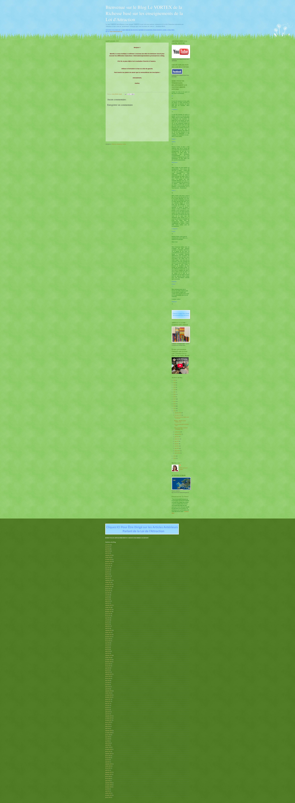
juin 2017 (107, 709)
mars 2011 (107, 567)
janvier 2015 (108, 663)
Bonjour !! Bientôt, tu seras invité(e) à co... (180, 421)
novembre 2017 (108, 718)
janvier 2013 (108, 613)
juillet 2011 (107, 576)
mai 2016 (107, 684)
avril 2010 (107, 545)
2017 (174, 399)
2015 (174, 403)
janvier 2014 (108, 638)
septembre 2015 (108, 674)
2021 (174, 392)
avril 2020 (107, 739)
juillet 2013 (107, 626)
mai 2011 (107, 572)
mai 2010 (107, 547)
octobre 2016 (108, 693)
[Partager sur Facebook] (132, 94)
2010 (174, 458)
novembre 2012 (178, 415)
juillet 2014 (107, 651)
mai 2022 (107, 759)
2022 (174, 389)
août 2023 (107, 770)
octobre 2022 (108, 766)
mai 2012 (177, 443)
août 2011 (107, 578)
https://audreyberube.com (116, 31)
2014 (174, 406)
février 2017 (108, 701)
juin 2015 (107, 670)
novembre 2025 (108, 795)
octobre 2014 (108, 657)
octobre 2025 (108, 793)
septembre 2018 (108, 730)
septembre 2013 (108, 630)
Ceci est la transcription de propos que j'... (181, 424)
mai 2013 (107, 622)
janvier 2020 (108, 734)
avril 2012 (177, 446)
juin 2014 (107, 649)
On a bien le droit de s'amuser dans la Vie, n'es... (181, 417)
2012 (174, 410)
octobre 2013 (108, 632)
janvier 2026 (108, 797)
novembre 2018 (108, 732)
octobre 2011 (108, 582)
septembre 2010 (108, 555)
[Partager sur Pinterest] (134, 94)
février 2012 (177, 450)
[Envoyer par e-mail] (128, 94)
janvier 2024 (108, 776)
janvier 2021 (108, 751)
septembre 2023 (108, 772)
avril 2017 (107, 705)
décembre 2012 (178, 412)
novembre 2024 (108, 785)
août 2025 (107, 791)
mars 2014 (107, 643)
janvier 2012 (177, 453)
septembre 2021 (108, 753)
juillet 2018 (107, 726)
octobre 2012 (178, 432)
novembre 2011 (108, 584)
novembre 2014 (108, 659)
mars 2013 (107, 618)
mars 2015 (107, 668)
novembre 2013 (108, 634)
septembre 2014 (108, 655)
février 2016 (108, 678)
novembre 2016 (108, 695)
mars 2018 (107, 724)
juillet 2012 (177, 439)
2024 (174, 385)
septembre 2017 (108, 716)
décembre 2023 (108, 774)
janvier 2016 (108, 676)
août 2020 (107, 745)
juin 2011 (107, 574)
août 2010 (107, 553)
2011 (174, 456)
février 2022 (108, 757)
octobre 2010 (108, 557)
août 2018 (107, 728)
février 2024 (108, 778)
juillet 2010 (107, 551)
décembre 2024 (108, 787)
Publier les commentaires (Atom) (119, 144)
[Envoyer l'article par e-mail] (125, 94)
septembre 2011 (108, 580)
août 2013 (107, 628)
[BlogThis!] (129, 94)
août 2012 (177, 436)
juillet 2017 (107, 711)
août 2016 (107, 689)
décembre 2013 (108, 636)
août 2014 (107, 653)
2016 (174, 401)
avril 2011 (107, 570)
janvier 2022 (108, 755)
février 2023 (108, 768)
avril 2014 (107, 645)
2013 (174, 408)
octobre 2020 (108, 747)
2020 (174, 394)
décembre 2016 (108, 697)
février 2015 (108, 666)
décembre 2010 (108, 561)
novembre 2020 (108, 749)
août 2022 (107, 762)
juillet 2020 (107, 743)
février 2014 (108, 640)
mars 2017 (107, 703)
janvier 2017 (108, 699)
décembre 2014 (108, 661)
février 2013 (108, 615)
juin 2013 (107, 624)
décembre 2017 (108, 720)
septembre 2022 (108, 764)
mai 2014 (107, 647)
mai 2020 (107, 741)
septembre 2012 (178, 434)
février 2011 (108, 565)
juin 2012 (177, 441)
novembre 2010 (108, 559)
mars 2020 (107, 736)
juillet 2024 (107, 780)
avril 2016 (107, 682)
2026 (174, 380)
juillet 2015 (107, 672)
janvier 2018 (108, 722)
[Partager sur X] (131, 94)
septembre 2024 (108, 782)
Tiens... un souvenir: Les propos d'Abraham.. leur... (181, 428)
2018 (174, 396)
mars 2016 (107, 680)
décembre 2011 (108, 586)
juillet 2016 (107, 686)
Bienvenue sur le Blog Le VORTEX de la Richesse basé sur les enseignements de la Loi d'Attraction (144, 13)
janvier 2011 (108, 563)
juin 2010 (107, 549)
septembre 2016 (108, 691)
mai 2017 (107, 707)
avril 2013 (107, 620)
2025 (174, 382)
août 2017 (107, 714)
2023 (174, 387)
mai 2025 (107, 789)
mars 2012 (177, 448)
